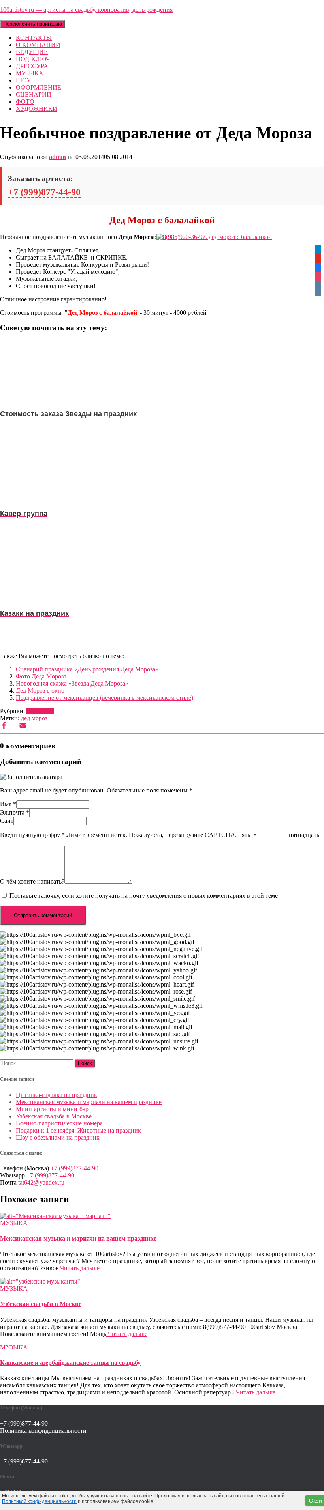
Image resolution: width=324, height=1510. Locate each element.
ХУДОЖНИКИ (36, 108)
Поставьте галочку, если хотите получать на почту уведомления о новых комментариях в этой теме (143, 895)
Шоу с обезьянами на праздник (58, 1137)
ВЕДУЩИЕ (32, 52)
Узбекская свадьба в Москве (54, 1116)
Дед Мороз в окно (40, 690)
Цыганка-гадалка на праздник (56, 1094)
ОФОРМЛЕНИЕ (38, 87)
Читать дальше (79, 1268)
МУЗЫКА (29, 73)
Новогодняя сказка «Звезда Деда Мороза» (72, 683)
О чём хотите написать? (32, 881)
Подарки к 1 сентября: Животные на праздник (78, 1130)
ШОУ (23, 80)
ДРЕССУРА (32, 66)
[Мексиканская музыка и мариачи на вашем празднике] (55, 1216)
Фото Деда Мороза (41, 676)
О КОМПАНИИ (38, 44)
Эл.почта (14, 812)
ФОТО (25, 101)
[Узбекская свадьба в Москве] (40, 1281)
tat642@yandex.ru (41, 1182)
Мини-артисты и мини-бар (52, 1109)
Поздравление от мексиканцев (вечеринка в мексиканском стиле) (104, 697)
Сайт (6, 820)
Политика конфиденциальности (43, 1430)
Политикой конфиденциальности (39, 1501)
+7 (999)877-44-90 (44, 192)
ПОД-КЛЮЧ (33, 59)
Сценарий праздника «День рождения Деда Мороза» (87, 669)
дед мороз (34, 718)
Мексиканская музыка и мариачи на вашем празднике (89, 1102)
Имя (8, 804)
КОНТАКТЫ (34, 37)
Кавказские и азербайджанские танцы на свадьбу (70, 1362)
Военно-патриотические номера (59, 1123)
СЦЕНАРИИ (33, 94)
